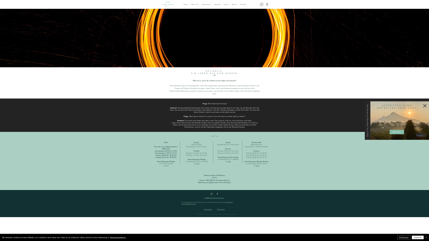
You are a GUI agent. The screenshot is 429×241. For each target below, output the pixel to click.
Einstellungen (404, 237)
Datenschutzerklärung (118, 237)
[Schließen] (426, 237)
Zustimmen (418, 237)
